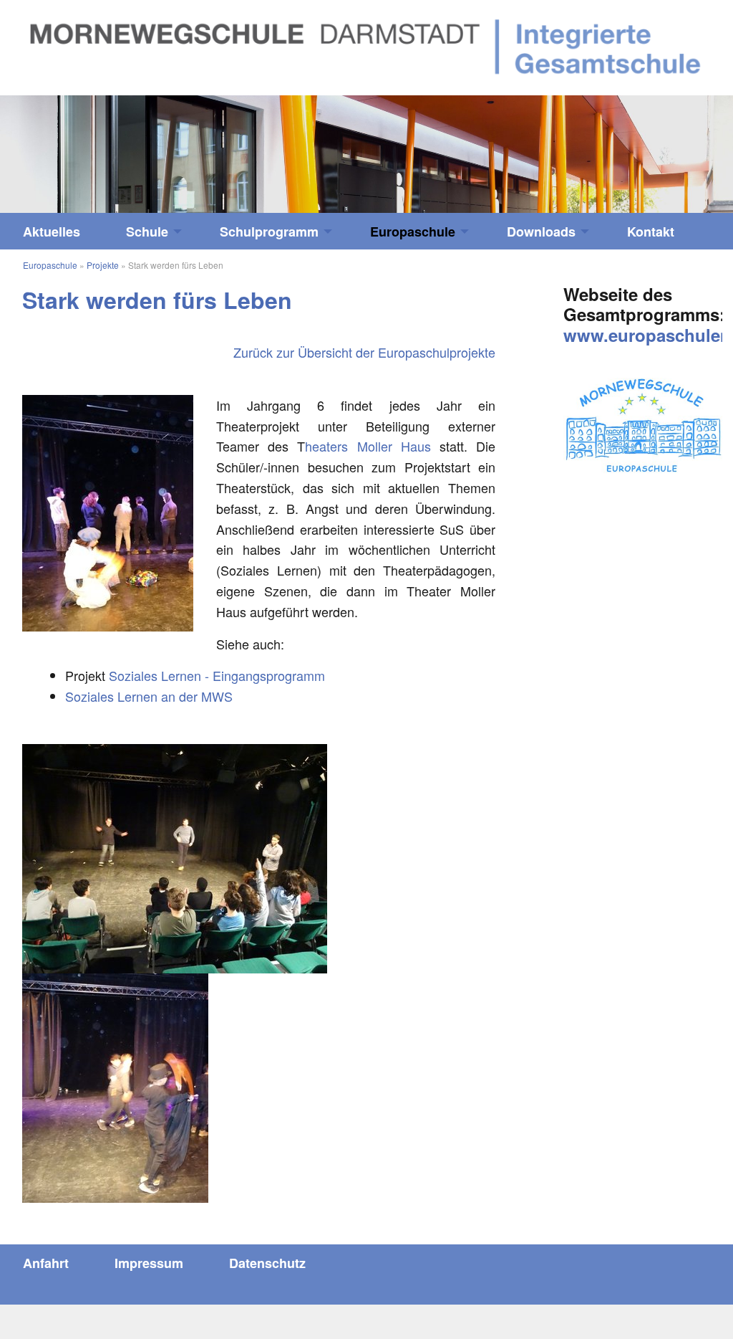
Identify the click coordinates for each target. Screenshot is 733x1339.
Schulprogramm (269, 231)
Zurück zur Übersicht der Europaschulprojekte (364, 352)
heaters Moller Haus (367, 446)
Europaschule (412, 231)
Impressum (149, 1263)
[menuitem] (51, 231)
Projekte (103, 265)
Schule (147, 231)
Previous (91, 147)
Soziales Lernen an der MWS (149, 696)
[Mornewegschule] (366, 45)
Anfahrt (46, 1263)
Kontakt (650, 231)
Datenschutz (267, 1263)
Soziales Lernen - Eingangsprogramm (217, 675)
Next (641, 147)
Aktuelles (51, 231)
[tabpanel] (366, 154)
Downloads (541, 231)
